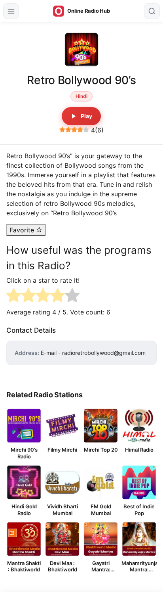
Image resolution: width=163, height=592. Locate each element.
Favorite (22, 230)
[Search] (152, 11)
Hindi (81, 96)
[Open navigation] (11, 11)
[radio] (13, 296)
